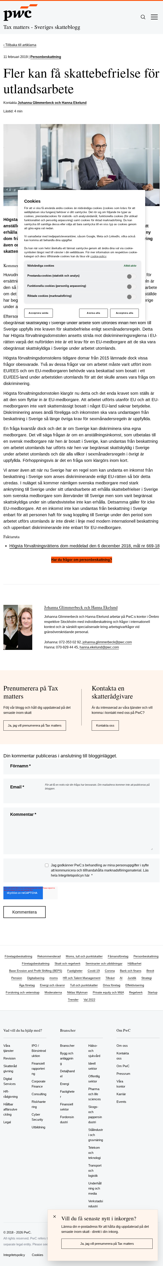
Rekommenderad (49, 956)
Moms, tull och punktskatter (84, 956)
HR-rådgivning (10, 1094)
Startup (152, 992)
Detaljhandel (67, 1073)
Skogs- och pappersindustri (95, 1114)
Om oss (122, 1045)
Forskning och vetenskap (22, 992)
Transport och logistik (94, 1170)
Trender (73, 999)
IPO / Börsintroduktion (39, 1051)
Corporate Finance (38, 1083)
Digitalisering (35, 978)
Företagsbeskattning (18, 956)
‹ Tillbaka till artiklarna (19, 45)
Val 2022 (89, 999)
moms (53, 978)
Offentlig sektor (94, 1078)
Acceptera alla (124, 313)
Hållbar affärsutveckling (10, 1109)
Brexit (150, 970)
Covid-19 (94, 970)
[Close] (54, 1216)
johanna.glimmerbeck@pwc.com (107, 642)
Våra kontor (121, 1083)
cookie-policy (98, 256)
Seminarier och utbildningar (104, 963)
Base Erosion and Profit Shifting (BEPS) (35, 970)
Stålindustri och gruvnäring (95, 1135)
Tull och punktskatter (84, 985)
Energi (64, 1084)
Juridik (132, 978)
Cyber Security (37, 1117)
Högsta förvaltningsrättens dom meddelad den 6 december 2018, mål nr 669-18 (84, 545)
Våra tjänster (8, 1048)
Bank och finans (130, 970)
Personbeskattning (45, 57)
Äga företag (27, 985)
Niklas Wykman (77, 992)
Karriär (121, 1094)
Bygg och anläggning (66, 1058)
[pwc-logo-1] (20, 12)
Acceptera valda (38, 313)
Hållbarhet (134, 963)
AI (121, 978)
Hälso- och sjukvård (94, 1051)
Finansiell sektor (66, 1106)
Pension (16, 978)
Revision (9, 1058)
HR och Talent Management (81, 978)
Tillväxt (110, 978)
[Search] (143, 17)
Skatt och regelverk (67, 963)
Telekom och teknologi (94, 1153)
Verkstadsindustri (95, 1203)
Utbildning (38, 1127)
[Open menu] (154, 17)
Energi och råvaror (52, 985)
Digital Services (9, 1081)
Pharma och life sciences (94, 1094)
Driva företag (111, 985)
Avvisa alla (93, 313)
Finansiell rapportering (38, 1068)
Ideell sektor (92, 1066)
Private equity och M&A (108, 992)
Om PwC (123, 1066)
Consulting (39, 1094)
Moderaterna (53, 992)
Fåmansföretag (118, 956)
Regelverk (136, 992)
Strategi (146, 978)
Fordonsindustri (67, 1119)
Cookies (37, 1255)
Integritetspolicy (14, 1255)
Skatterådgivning (10, 1068)
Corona (110, 970)
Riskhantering (39, 1104)
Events (121, 1101)
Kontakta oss (105, 725)
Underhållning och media (94, 1188)
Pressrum (123, 1073)
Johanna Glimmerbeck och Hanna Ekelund (52, 103)
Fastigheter (75, 970)
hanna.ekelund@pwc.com (99, 647)
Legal (7, 1122)
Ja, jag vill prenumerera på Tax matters (35, 725)
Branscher (67, 1045)
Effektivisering (134, 985)
